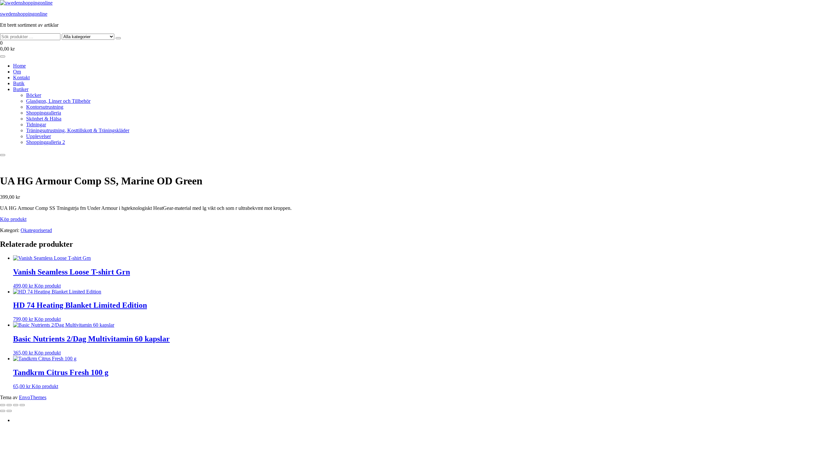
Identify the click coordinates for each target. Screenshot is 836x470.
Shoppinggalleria (43, 113)
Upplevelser (38, 136)
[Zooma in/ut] (2, 405)
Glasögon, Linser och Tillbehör (58, 101)
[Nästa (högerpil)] (9, 411)
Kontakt (21, 77)
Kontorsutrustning (44, 107)
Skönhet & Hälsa (43, 118)
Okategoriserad (36, 230)
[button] (418, 46)
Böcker (33, 95)
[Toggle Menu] (2, 56)
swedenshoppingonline (23, 14)
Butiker (20, 89)
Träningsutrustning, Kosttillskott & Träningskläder (77, 130)
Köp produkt (13, 219)
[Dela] (15, 405)
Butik (18, 83)
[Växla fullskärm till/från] (9, 405)
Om (17, 71)
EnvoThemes (32, 397)
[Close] (2, 155)
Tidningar (36, 124)
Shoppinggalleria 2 (45, 142)
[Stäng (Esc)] (22, 405)
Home (19, 66)
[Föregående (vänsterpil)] (2, 411)
